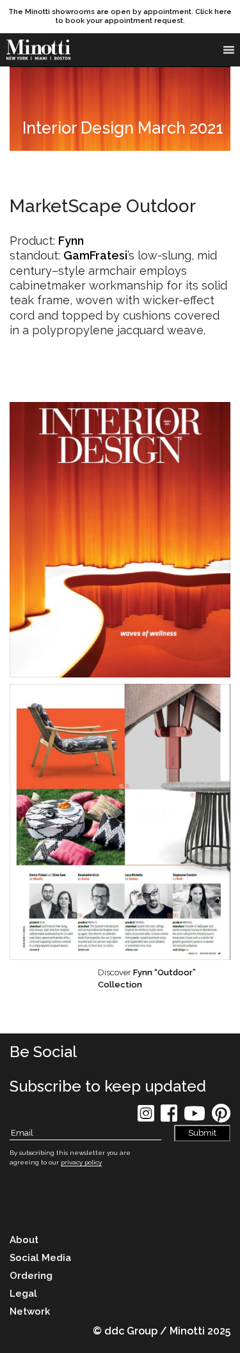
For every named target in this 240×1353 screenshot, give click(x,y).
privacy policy (81, 1162)
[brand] (41, 50)
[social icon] (146, 1117)
